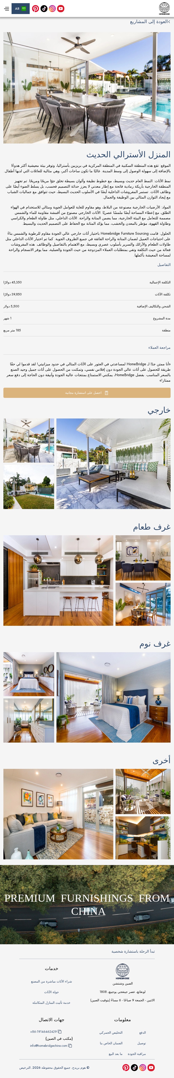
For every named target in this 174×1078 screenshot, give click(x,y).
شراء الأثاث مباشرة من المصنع (51, 981)
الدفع (142, 1032)
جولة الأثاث (51, 992)
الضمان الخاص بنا (111, 1043)
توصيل (141, 1043)
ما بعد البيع (116, 1054)
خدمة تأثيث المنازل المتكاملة (51, 1002)
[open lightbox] (113, 463)
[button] (21, 8)
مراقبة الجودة (137, 1054)
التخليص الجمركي (111, 1032)
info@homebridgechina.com (48, 1046)
